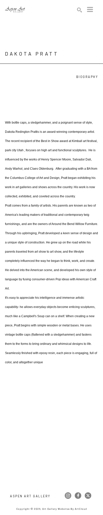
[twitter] (88, 495)
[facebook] (78, 495)
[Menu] (90, 9)
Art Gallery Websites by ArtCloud (64, 508)
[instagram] (68, 495)
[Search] (79, 9)
